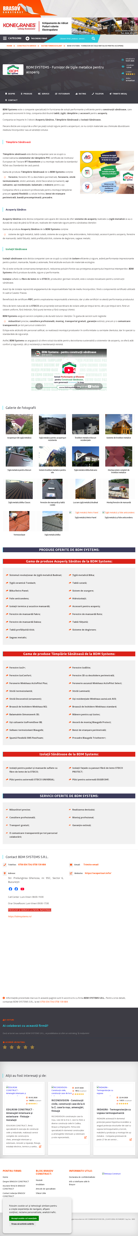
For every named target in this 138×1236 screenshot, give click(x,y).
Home (9, 46)
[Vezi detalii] (40, 1146)
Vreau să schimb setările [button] (22, 1224)
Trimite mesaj (119, 93)
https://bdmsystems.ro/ (20, 916)
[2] (12, 1047)
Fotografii (64, 93)
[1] (5, 1047)
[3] (18, 1047)
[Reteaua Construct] (111, 1173)
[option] (69, 26)
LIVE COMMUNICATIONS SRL (94, 1219)
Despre (11, 93)
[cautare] (92, 38)
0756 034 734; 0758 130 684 (54, 1001)
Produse (27, 93)
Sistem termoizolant (51, 46)
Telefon (99, 93)
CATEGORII (14, 38)
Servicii (45, 93)
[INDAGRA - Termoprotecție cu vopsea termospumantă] (107, 1091)
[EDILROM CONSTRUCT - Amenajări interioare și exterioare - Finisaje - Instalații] (16, 1091)
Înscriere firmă (39, 38)
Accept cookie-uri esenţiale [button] (24, 1218)
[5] (32, 1047)
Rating (82, 93)
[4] (25, 1047)
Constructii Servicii (26, 46)
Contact (13, 100)
